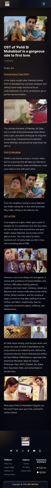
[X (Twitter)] (17, 451)
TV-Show (26, 467)
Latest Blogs (9, 467)
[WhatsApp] (40, 451)
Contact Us (8, 471)
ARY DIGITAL (32, 484)
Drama (26, 464)
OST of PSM (9, 216)
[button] (43, 3)
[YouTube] (34, 451)
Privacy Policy (9, 474)
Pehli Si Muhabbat (12, 152)
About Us (8, 464)
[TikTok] (28, 451)
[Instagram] (22, 451)
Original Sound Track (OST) (16, 74)
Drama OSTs (26, 471)
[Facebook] (11, 451)
